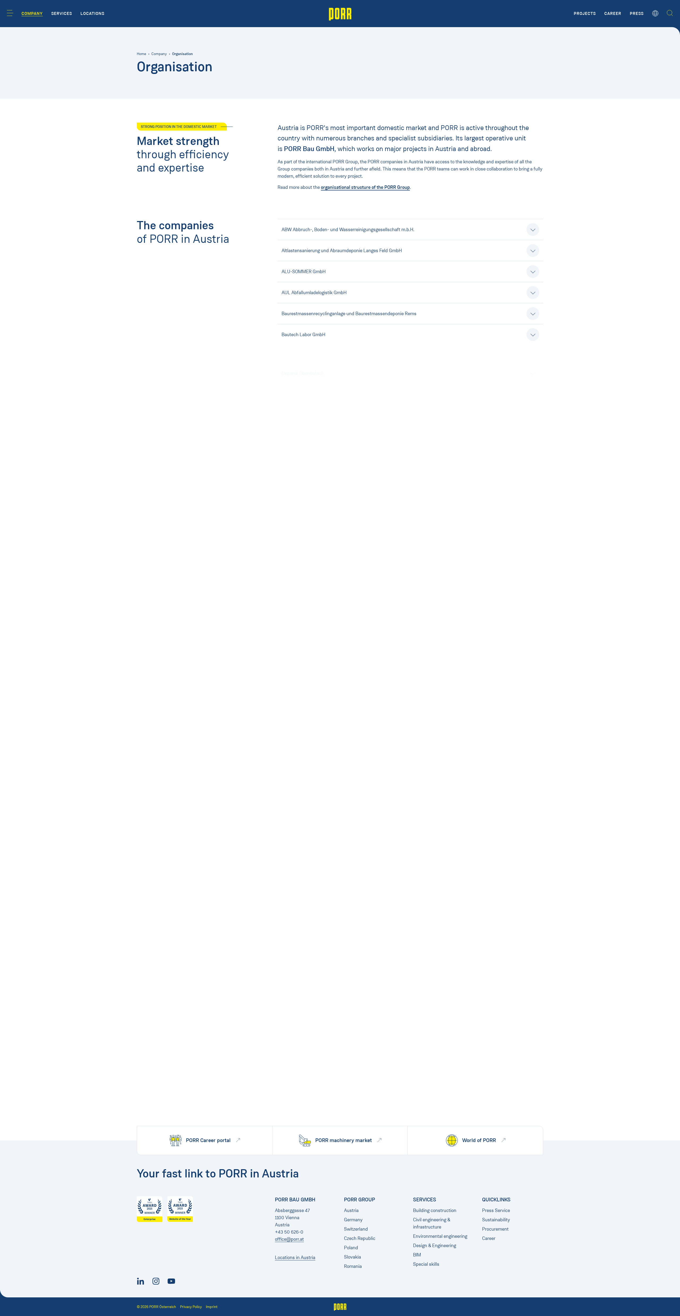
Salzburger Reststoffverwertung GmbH (321, 968)
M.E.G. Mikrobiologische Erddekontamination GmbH (334, 566)
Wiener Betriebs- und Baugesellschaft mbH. (326, 1094)
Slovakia (352, 1257)
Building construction (434, 1210)
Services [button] (61, 13)
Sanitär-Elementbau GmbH (309, 989)
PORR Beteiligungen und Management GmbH (327, 767)
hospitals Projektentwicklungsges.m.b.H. (323, 461)
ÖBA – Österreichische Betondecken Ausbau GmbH (333, 650)
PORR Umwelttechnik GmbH (310, 842)
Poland (351, 1248)
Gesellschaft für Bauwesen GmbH (316, 419)
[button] (10, 13)
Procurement (495, 1229)
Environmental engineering (440, 1236)
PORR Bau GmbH (299, 737)
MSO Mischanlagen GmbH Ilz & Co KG (320, 587)
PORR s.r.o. (293, 821)
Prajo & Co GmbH (299, 884)
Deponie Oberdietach (303, 356)
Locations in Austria (295, 1257)
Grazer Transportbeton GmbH (311, 440)
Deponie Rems (296, 377)
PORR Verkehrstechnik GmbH (312, 863)
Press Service (496, 1210)
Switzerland (356, 1229)
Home (141, 54)
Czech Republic (359, 1238)
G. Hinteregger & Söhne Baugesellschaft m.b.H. (329, 398)
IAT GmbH (292, 482)
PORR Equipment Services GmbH (315, 800)
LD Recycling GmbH (302, 545)
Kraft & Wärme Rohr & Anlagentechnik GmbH (327, 524)
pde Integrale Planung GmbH (311, 671)
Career (488, 1238)
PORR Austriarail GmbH (305, 713)
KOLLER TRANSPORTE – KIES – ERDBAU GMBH (330, 503)
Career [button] (612, 13)
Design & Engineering (434, 1245)
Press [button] (637, 13)
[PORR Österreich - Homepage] (340, 13)
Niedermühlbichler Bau (305, 629)
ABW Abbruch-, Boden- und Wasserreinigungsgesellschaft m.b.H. (348, 229)
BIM (417, 1255)
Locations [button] (92, 13)
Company (159, 54)
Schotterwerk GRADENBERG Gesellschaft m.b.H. (331, 1031)
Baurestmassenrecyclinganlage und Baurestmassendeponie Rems (349, 313)
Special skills (426, 1264)
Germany (353, 1220)
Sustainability (496, 1220)
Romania (353, 1266)
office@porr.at (289, 1239)
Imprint (212, 1307)
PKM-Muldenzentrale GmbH (310, 692)
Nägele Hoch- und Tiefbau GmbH (315, 608)
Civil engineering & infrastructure (431, 1223)
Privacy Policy (191, 1307)
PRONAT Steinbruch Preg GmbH (314, 905)
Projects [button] (585, 13)
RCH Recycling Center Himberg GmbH (320, 926)
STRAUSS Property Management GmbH (322, 1073)
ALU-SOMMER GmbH (304, 271)
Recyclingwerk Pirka (302, 947)
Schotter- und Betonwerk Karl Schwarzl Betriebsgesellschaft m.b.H (349, 1010)
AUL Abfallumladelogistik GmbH (314, 292)
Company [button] (32, 13)
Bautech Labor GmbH (303, 335)
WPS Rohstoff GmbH (303, 1115)
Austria (351, 1210)
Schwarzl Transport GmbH (308, 1052)
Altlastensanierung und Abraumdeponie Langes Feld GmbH (342, 250)
